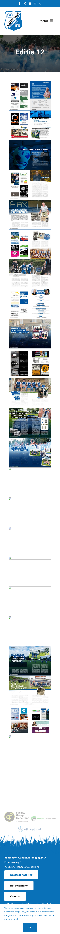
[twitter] (25, 3)
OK (30, 927)
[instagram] (30, 3)
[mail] (35, 3)
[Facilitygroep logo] (16, 812)
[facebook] (19, 3)
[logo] (13, 11)
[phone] (40, 3)
